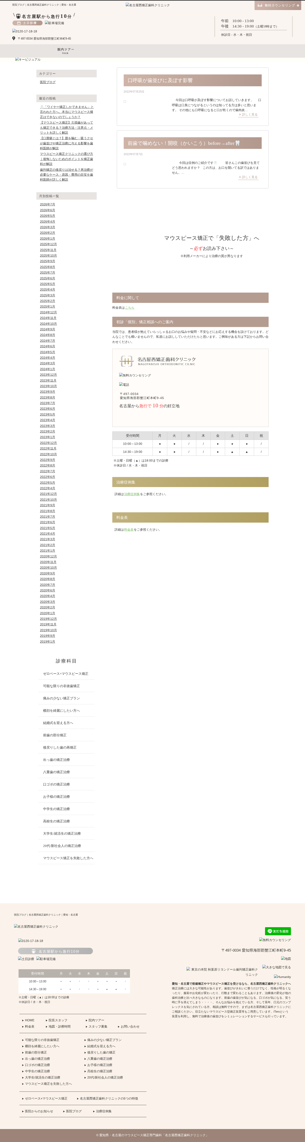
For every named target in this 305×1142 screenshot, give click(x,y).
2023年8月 (47, 397)
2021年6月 (47, 522)
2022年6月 (47, 477)
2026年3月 (47, 227)
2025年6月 (47, 278)
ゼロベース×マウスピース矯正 (65, 673)
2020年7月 (47, 585)
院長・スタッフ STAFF (30, 51)
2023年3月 (47, 426)
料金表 (129, 529)
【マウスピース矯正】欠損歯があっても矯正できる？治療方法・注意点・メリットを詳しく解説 (66, 127)
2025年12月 (48, 244)
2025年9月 (47, 261)
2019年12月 (48, 619)
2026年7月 (47, 204)
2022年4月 (47, 488)
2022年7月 (47, 471)
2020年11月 (48, 562)
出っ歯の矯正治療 (56, 760)
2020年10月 (48, 567)
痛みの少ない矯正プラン (61, 698)
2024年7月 (47, 340)
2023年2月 (47, 431)
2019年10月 (48, 630)
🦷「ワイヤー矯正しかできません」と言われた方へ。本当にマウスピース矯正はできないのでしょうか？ (67, 112)
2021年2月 (47, 545)
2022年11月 (48, 448)
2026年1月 (47, 238)
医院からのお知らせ (37, 1111)
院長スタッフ (56, 1020)
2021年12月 (48, 494)
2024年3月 (47, 363)
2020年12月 (48, 556)
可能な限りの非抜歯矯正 (61, 686)
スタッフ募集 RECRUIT (203, 51)
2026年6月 (47, 210)
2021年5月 (47, 528)
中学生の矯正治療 (56, 809)
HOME (28, 1020)
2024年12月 (48, 312)
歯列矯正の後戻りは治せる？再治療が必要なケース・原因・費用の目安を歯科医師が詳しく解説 (66, 175)
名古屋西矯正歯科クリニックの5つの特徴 (107, 1098)
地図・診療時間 (58, 1026)
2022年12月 (48, 443)
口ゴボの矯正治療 (56, 784)
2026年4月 (47, 221)
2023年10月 (48, 386)
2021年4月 (47, 533)
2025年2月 (47, 301)
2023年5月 (47, 414)
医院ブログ (48, 82)
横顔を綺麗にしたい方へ (61, 710)
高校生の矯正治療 (56, 821)
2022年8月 (47, 465)
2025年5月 (47, 284)
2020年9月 (47, 573)
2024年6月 (47, 346)
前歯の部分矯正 (55, 735)
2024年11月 (48, 318)
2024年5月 (47, 352)
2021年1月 (47, 550)
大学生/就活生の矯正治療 (62, 833)
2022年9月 (47, 460)
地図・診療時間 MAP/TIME (101, 51)
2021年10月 (48, 499)
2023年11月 (48, 380)
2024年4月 (47, 357)
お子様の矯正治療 (56, 796)
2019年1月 (47, 641)
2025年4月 (47, 289)
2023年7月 (47, 403)
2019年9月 (47, 635)
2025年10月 (48, 255)
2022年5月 (47, 482)
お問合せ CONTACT (239, 51)
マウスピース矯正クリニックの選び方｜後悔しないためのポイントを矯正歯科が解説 (66, 159)
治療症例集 (132, 494)
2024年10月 (48, 323)
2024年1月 (47, 369)
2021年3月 (47, 539)
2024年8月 (47, 335)
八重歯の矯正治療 (56, 772)
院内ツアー (95, 1020)
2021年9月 (47, 505)
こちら (129, 307)
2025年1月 (47, 306)
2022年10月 (48, 454)
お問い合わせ (129, 1026)
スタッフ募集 (96, 1026)
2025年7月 (47, 272)
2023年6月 (47, 408)
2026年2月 (47, 232)
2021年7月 (47, 516)
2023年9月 (47, 391)
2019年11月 (48, 624)
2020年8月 (47, 579)
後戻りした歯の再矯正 (60, 747)
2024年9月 (47, 329)
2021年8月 (47, 511)
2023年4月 (47, 420)
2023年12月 (48, 374)
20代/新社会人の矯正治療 (62, 846)
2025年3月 (47, 295)
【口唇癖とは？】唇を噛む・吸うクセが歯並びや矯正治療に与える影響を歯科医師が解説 (66, 143)
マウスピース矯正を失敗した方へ (68, 858)
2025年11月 (48, 250)
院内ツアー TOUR (66, 51)
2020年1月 (47, 613)
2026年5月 (47, 215)
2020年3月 (47, 602)
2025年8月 (47, 267)
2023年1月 (47, 437)
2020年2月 (47, 607)
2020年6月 (47, 590)
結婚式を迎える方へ (58, 723)
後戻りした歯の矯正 (99, 1052)
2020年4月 (47, 596)
